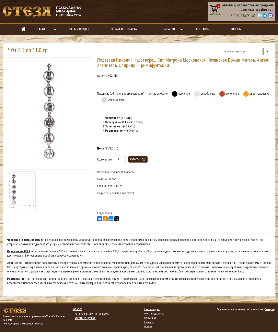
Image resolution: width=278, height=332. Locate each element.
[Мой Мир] (110, 218)
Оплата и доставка (124, 29)
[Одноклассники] (105, 218)
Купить (134, 159)
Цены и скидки (79, 29)
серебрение (208, 93)
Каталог (42, 29)
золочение (232, 93)
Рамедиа (269, 309)
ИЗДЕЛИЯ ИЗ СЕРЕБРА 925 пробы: (92, 314)
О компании (167, 29)
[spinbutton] (118, 159)
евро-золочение (259, 93)
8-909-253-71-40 (243, 16)
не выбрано (160, 93)
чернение (184, 93)
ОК (267, 51)
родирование (116, 99)
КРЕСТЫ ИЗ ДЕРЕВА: (85, 318)
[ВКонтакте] (99, 218)
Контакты (202, 29)
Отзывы (236, 29)
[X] (116, 218)
